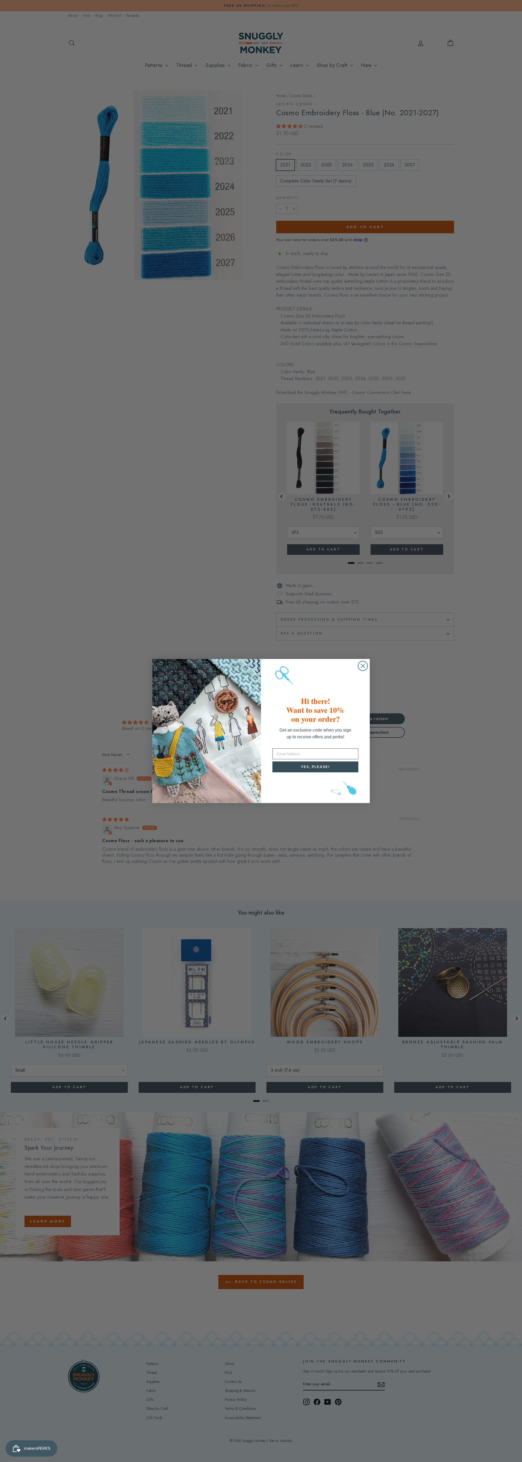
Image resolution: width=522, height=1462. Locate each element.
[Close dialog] (363, 666)
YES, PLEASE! (315, 767)
